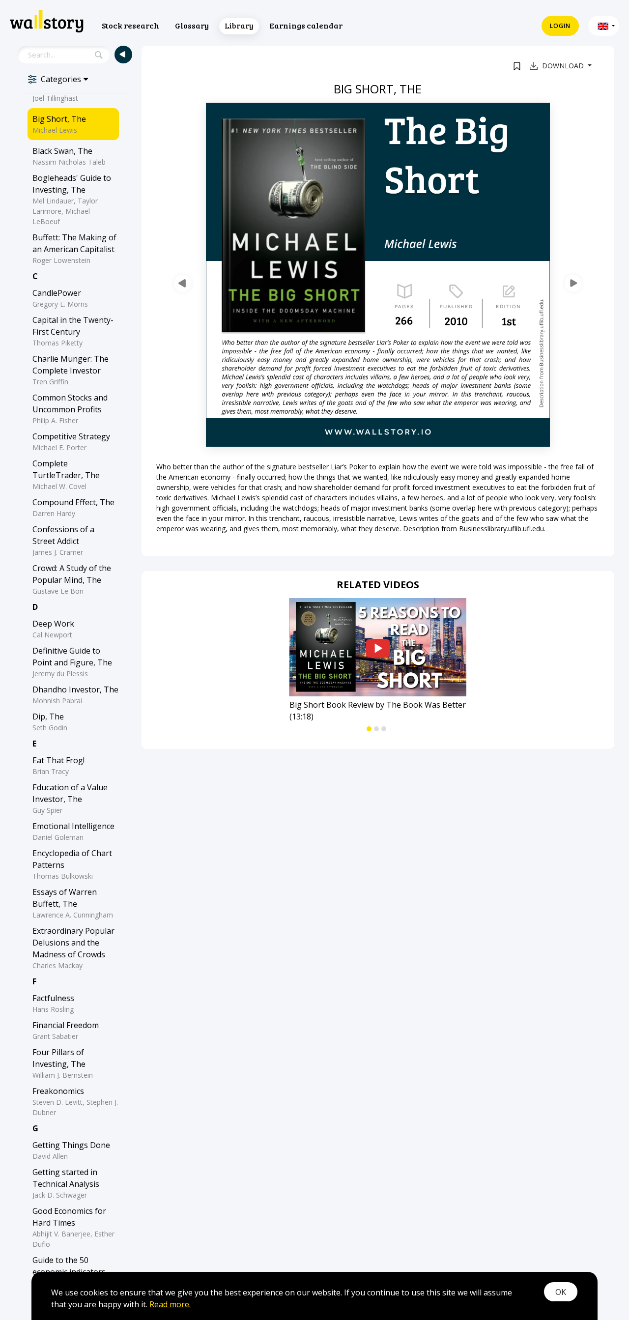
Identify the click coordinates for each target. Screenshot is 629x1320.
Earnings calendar (306, 25)
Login (560, 26)
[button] (603, 26)
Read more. (170, 1304)
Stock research (130, 25)
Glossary (192, 25)
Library (239, 25)
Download (564, 65)
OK (560, 1292)
